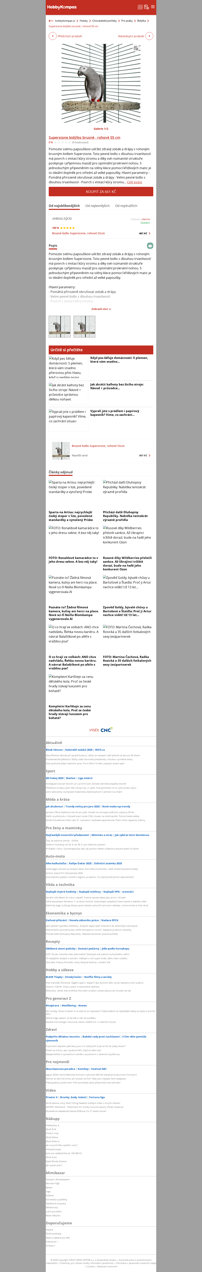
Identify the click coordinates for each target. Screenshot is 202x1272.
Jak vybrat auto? (54, 1165)
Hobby (84, 20)
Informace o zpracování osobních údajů (136, 1263)
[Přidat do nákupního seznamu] (136, 48)
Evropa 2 (50, 1245)
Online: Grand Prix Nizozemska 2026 (64, 873)
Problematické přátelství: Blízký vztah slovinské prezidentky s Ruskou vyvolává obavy (89, 759)
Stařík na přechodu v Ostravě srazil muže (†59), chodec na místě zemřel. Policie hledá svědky (92, 816)
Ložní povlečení (54, 1211)
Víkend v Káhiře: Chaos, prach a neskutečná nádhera (72, 986)
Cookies (91, 1266)
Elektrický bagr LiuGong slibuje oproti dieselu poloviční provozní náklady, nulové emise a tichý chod (97, 905)
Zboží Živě (51, 1129)
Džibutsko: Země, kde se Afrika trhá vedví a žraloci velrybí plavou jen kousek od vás (88, 990)
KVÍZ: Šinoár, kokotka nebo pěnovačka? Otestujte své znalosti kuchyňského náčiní (87, 954)
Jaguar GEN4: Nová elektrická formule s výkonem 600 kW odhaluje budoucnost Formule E (91, 1074)
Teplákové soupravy (56, 1203)
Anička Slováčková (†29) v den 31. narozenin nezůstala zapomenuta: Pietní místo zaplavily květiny (95, 820)
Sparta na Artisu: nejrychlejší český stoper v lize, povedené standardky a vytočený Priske (71, 516)
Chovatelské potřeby (104, 20)
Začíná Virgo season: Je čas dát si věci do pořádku (71, 1017)
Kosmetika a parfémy (56, 1199)
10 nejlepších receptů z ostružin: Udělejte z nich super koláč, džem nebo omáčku (86, 958)
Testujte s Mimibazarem (58, 1179)
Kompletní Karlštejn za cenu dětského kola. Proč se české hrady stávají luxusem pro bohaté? (70, 712)
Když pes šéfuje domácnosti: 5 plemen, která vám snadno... (119, 360)
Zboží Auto (51, 1157)
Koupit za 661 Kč (101, 191)
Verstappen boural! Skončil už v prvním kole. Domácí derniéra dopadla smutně (86, 783)
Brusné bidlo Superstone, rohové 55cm (78, 233)
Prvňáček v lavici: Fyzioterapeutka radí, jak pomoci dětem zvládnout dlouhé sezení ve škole (92, 848)
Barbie (49, 1187)
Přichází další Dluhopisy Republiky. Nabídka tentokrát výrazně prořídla (125, 516)
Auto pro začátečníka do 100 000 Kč (64, 1153)
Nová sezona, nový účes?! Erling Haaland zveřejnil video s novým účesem (83, 1103)
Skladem (145, 222)
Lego (48, 1191)
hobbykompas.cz (65, 20)
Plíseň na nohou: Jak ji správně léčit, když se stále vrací (73, 1050)
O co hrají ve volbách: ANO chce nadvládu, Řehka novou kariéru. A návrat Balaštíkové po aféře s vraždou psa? (72, 662)
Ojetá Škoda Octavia (56, 1161)
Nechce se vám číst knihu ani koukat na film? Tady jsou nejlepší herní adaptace (86, 1078)
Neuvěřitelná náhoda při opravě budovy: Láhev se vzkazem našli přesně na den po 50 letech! (93, 755)
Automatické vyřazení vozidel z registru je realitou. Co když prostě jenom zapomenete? (90, 876)
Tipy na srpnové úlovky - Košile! (62, 840)
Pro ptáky (127, 20)
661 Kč (143, 233)
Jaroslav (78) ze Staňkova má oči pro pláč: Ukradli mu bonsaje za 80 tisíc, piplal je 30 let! (90, 812)
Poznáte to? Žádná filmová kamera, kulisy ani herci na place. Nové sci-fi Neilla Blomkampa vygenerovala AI (74, 613)
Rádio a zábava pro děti (58, 1237)
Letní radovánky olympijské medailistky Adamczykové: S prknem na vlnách (84, 791)
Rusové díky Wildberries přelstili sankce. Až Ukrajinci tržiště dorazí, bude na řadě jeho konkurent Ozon (127, 563)
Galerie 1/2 (101, 129)
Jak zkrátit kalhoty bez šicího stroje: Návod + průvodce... (117, 386)
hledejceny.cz (52, 1125)
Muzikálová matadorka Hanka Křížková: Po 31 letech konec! (76, 1111)
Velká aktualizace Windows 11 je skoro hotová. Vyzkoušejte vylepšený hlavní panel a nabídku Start (96, 901)
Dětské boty (52, 1207)
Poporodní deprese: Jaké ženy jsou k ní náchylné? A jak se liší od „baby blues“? (86, 1046)
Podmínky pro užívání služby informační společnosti (86, 1263)
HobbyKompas (53, 1149)
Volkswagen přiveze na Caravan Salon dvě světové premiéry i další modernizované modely (92, 868)
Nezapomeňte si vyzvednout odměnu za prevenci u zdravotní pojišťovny (83, 1054)
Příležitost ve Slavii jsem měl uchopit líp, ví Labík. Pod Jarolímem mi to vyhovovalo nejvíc (91, 787)
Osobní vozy (52, 1133)
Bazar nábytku (53, 1215)
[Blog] (140, 6)
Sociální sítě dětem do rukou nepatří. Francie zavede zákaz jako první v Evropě (85, 897)
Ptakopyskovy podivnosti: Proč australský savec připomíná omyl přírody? (83, 1082)
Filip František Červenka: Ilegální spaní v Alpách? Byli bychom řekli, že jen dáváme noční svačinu (94, 982)
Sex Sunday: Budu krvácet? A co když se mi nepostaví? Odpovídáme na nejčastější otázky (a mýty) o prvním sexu (100, 1012)
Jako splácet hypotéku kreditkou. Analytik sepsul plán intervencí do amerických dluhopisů (91, 925)
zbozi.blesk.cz (53, 1141)
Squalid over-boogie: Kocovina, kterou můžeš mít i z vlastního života (81, 1021)
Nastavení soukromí (107, 1266)
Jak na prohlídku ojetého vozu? (62, 1145)
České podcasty (54, 1233)
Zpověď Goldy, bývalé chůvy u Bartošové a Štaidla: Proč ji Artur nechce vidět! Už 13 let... (127, 611)
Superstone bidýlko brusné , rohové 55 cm (84, 137)
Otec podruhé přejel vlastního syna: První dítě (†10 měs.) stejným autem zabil (85, 763)
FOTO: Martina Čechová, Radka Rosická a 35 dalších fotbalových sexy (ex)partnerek (127, 660)
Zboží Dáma (52, 1137)
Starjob (49, 1229)
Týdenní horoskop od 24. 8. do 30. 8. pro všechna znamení (75, 844)
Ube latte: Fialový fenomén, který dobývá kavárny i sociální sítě (78, 962)
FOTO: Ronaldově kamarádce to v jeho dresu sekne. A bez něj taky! (73, 560)
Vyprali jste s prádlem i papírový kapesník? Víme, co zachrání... (114, 413)
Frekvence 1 (52, 1241)
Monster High (53, 1183)
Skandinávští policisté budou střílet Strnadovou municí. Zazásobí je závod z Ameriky (88, 929)
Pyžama (50, 1195)
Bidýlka (141, 20)
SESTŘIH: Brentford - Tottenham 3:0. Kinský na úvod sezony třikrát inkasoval (84, 1106)
